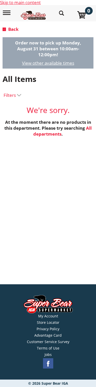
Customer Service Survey (48, 342)
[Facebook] (48, 363)
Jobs (48, 355)
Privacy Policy (48, 329)
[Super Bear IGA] (34, 12)
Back (13, 29)
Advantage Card (48, 335)
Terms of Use (48, 348)
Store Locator (48, 322)
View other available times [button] (48, 63)
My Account (48, 316)
